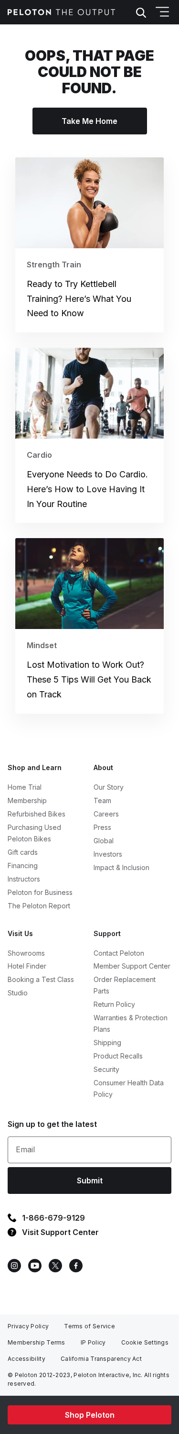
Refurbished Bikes (36, 814)
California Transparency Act (101, 1358)
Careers (106, 814)
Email (25, 1149)
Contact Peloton (119, 953)
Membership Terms (36, 1342)
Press (102, 827)
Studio (18, 993)
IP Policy (93, 1342)
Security (106, 1069)
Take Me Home (89, 121)
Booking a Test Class (41, 979)
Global (104, 841)
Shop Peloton (90, 1415)
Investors (108, 854)
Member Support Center (132, 966)
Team (102, 800)
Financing (23, 865)
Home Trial (25, 787)
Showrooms (26, 953)
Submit (90, 1180)
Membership (27, 800)
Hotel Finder (27, 966)
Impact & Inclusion (121, 867)
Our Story (109, 787)
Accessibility (26, 1358)
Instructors (24, 879)
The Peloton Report (39, 906)
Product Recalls (118, 1056)
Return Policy (114, 1004)
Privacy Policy (28, 1326)
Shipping (107, 1042)
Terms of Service (89, 1326)
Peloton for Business (40, 892)
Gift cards (23, 852)
